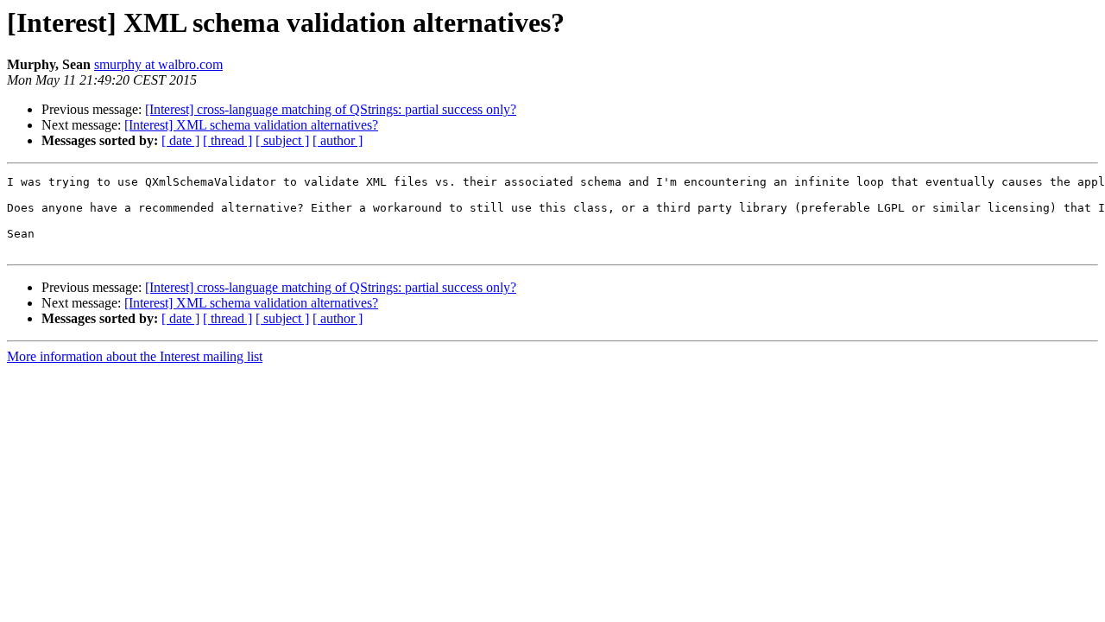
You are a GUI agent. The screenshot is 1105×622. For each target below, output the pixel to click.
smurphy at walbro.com (158, 64)
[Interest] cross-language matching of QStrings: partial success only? (330, 109)
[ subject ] (282, 140)
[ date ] (180, 140)
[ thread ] (227, 140)
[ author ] (338, 140)
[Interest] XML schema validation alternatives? (251, 124)
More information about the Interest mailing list (134, 356)
